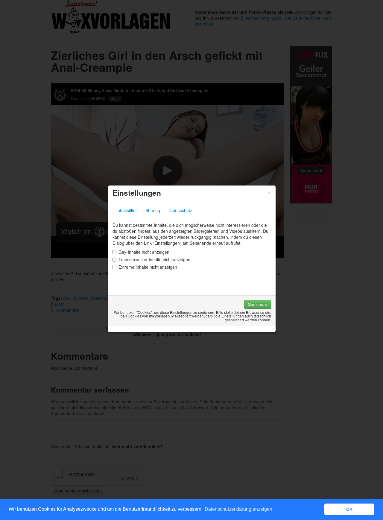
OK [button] (349, 509)
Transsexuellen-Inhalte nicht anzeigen (154, 259)
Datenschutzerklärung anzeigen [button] (238, 509)
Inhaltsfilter (126, 210)
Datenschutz (180, 210)
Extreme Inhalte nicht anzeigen (147, 267)
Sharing (152, 210)
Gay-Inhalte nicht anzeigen (143, 252)
